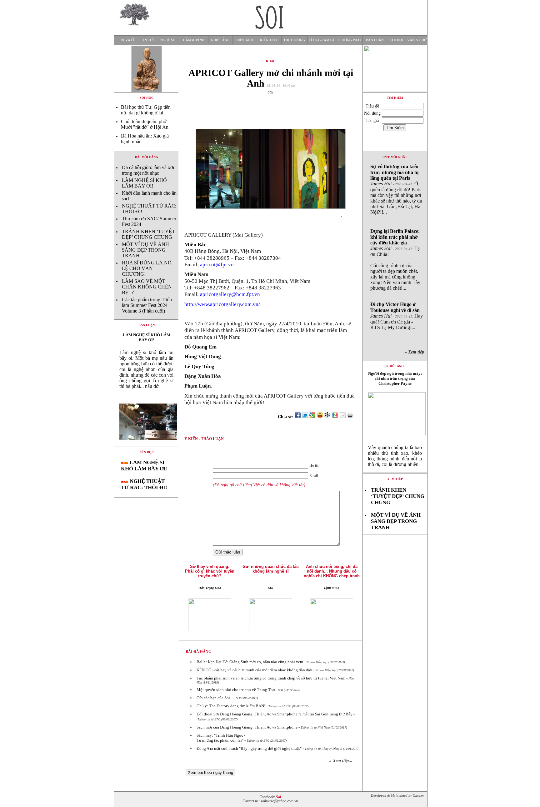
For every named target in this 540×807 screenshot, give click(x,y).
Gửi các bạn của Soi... (215, 697)
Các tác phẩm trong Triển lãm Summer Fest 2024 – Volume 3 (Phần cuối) (147, 305)
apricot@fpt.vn (217, 265)
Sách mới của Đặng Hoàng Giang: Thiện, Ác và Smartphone (247, 727)
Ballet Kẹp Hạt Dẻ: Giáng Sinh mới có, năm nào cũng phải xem (250, 661)
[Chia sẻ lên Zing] (335, 416)
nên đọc (146, 452)
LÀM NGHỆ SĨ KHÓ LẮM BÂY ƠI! (144, 183)
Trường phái (349, 40)
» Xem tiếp (416, 352)
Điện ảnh (244, 40)
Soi (278, 797)
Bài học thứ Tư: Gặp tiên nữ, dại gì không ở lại (146, 109)
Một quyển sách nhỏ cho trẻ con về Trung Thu (236, 689)
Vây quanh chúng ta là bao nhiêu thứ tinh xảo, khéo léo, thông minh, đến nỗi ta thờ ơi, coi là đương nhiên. (395, 456)
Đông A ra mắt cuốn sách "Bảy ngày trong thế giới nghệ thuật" (249, 748)
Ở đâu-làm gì (321, 40)
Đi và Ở (127, 40)
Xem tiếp (395, 479)
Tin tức (148, 40)
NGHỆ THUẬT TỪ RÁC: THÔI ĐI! (144, 484)
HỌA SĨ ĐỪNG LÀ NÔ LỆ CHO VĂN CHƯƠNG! (147, 268)
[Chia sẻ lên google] (312, 416)
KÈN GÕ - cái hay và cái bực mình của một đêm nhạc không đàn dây (254, 670)
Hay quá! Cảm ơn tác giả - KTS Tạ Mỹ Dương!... (396, 316)
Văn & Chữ (417, 40)
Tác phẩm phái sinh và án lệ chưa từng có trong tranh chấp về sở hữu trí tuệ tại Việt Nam (271, 678)
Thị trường (294, 40)
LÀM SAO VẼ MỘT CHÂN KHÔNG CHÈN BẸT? (147, 286)
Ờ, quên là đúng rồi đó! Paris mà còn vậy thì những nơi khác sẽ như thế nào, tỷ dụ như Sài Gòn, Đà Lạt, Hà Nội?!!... (396, 189)
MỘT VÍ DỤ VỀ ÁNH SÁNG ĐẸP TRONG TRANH (145, 250)
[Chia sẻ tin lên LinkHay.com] (327, 416)
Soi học (397, 40)
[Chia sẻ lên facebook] (297, 416)
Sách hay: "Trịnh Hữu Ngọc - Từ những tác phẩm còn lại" (221, 738)
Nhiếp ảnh (220, 40)
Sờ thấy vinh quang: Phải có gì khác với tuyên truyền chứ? (209, 571)
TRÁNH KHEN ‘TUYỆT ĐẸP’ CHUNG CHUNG (148, 234)
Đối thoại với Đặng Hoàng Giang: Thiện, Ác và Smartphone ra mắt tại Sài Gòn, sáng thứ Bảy (274, 714)
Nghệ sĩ (167, 40)
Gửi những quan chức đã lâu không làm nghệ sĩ (270, 569)
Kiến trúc (269, 40)
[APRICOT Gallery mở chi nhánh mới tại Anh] (146, 445)
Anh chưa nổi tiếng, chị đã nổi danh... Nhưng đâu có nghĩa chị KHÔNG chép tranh (332, 571)
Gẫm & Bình (193, 40)
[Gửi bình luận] (342, 416)
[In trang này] (351, 416)
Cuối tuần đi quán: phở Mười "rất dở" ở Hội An (144, 124)
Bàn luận (375, 40)
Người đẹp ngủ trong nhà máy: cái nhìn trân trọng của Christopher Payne (395, 378)
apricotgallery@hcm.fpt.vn (230, 294)
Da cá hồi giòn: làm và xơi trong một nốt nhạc (148, 170)
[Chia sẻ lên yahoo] (320, 416)
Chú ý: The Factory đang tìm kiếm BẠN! (231, 706)
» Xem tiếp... (340, 760)
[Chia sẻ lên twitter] (305, 416)
